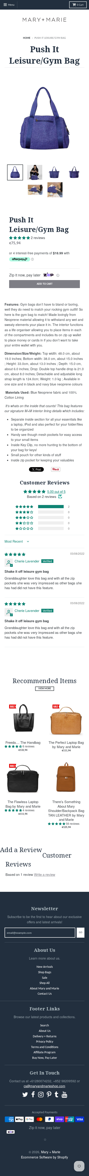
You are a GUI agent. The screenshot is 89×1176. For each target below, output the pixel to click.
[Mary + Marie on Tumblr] (56, 1095)
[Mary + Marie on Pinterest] (49, 1095)
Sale (44, 977)
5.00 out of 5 (56, 491)
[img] (15, 554)
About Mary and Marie (44, 988)
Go (80, 932)
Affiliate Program (44, 1052)
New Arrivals (45, 966)
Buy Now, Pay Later (44, 1057)
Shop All (44, 983)
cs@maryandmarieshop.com (44, 1086)
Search (44, 1025)
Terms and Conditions (44, 1047)
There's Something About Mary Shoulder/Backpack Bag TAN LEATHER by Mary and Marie (66, 810)
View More (44, 688)
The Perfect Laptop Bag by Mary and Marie (66, 744)
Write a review (44, 874)
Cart (80, 5)
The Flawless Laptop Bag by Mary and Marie (22, 803)
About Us (44, 1031)
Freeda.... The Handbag (22, 742)
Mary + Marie (50, 1152)
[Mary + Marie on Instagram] (41, 1095)
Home (26, 38)
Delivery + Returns (44, 1036)
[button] (20, 237)
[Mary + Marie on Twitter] (25, 1095)
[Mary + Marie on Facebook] (33, 1095)
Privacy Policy (44, 1041)
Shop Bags (44, 972)
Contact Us (45, 993)
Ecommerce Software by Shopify (44, 1157)
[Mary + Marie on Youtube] (64, 1095)
